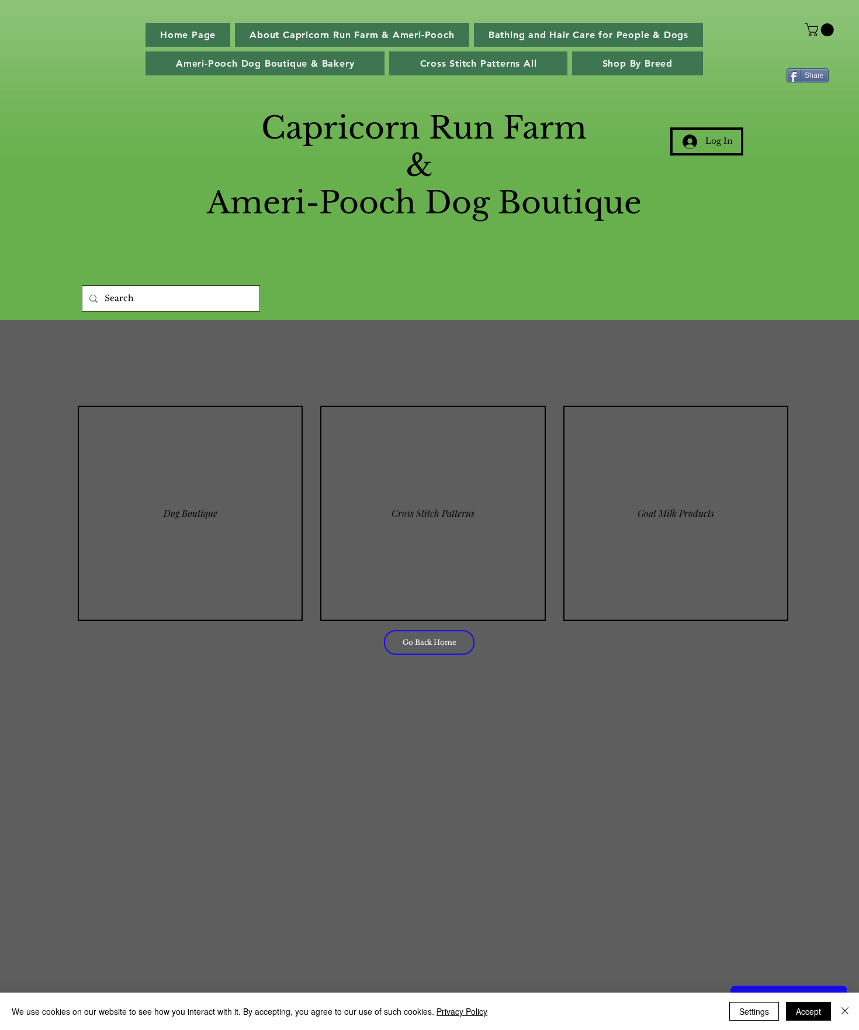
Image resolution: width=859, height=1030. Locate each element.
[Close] (845, 1011)
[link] (821, 29)
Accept (808, 1011)
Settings (754, 1011)
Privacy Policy (462, 1011)
